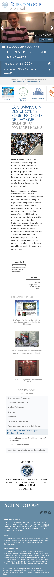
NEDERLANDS (10, 527)
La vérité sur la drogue (18, 421)
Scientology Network (35, 551)
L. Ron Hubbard (9, 538)
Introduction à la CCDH (18, 64)
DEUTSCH (21, 527)
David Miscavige (25, 553)
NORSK (36, 527)
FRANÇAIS (15, 525)
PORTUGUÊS (18, 530)
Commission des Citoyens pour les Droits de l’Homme (30, 563)
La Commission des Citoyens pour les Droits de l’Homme (24, 432)
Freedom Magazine (35, 557)
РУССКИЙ (37, 525)
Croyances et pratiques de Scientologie (30, 538)
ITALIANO (7, 530)
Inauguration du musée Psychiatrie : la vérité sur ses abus (27, 439)
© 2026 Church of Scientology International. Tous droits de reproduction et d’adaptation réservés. (23, 569)
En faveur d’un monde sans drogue (31, 559)
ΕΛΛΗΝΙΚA (44, 529)
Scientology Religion (11, 553)
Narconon (12, 417)
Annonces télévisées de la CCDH (20, 71)
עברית (23, 524)
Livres (7, 542)
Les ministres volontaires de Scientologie (26, 450)
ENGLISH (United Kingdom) (35, 522)
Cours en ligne (16, 542)
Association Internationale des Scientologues (26, 556)
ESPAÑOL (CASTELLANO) (29, 529)
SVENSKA (44, 527)
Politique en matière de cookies (13, 572)
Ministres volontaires (26, 540)
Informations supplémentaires (32, 542)
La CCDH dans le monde (18, 445)
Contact (7, 544)
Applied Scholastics (38, 98)
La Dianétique (21, 551)
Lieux (13, 544)
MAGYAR (28, 527)
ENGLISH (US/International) (14, 522)
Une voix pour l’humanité (19, 398)
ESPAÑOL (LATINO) (11, 529)
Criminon (12, 412)
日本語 (30, 525)
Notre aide (8, 99)
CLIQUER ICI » (27, 489)
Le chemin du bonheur (23, 98)
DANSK (7, 525)
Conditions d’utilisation (33, 572)
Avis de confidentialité (37, 570)
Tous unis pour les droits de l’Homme (24, 426)
